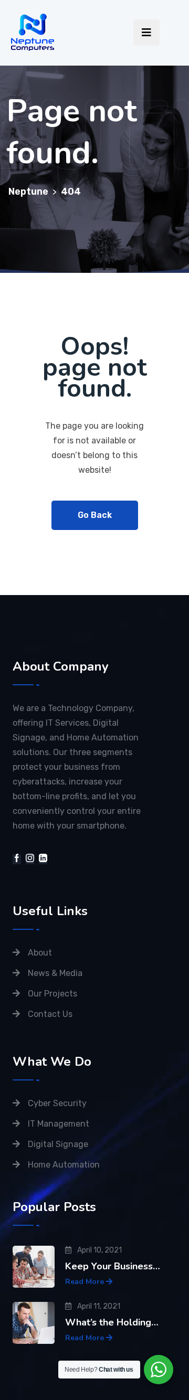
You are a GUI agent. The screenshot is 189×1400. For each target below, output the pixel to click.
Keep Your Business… (112, 1266)
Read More (85, 1282)
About (40, 953)
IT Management (58, 1124)
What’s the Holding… (112, 1322)
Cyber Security (57, 1103)
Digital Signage (58, 1144)
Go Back (95, 515)
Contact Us (50, 1014)
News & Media (55, 973)
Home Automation (64, 1165)
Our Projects (52, 994)
